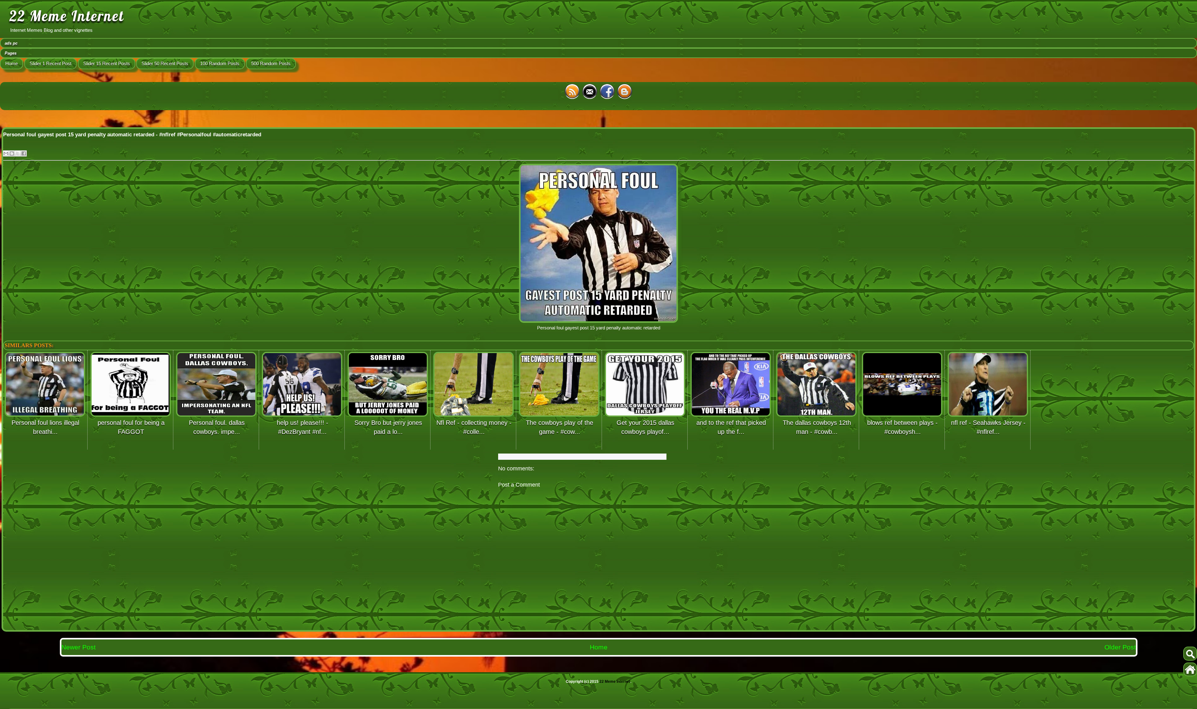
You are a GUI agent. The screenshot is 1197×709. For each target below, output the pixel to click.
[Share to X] (18, 153)
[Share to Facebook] (24, 153)
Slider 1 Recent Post (50, 63)
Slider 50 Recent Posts (165, 63)
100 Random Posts (219, 63)
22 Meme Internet (66, 16)
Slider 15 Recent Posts (106, 63)
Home (11, 63)
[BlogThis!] (12, 153)
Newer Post (78, 647)
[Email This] (6, 153)
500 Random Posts (271, 63)
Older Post (1120, 647)
